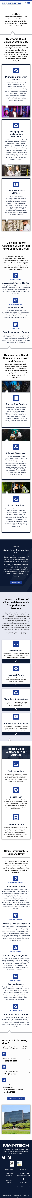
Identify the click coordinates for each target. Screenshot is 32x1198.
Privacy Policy (23, 1182)
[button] (28, 3)
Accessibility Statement (23, 1186)
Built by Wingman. (16, 1197)
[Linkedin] (23, 1179)
